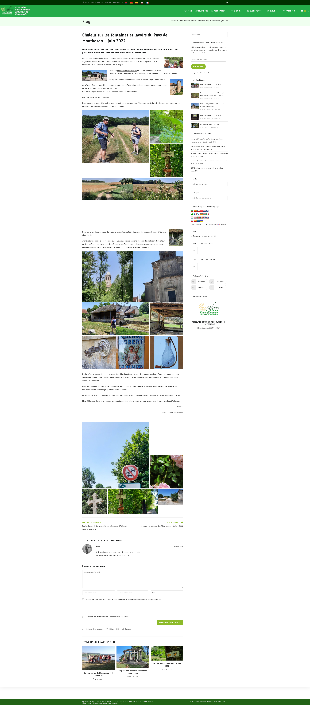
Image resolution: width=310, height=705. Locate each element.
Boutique (108, 2)
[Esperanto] (192, 214)
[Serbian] (204, 217)
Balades (128, 629)
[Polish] (142, 2)
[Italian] (207, 214)
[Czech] (198, 211)
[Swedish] (198, 221)
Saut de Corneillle (99, 85)
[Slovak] (207, 217)
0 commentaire (214, 87)
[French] (147, 2)
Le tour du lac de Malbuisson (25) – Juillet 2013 (98, 674)
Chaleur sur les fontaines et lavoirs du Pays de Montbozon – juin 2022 (204, 21)
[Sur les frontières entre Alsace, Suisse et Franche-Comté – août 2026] (195, 95)
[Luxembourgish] (192, 217)
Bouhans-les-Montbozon (127, 70)
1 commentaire (214, 98)
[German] (131, 2)
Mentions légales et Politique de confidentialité (205, 701)
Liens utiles (99, 2)
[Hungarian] (204, 214)
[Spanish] (137, 2)
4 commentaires (216, 109)
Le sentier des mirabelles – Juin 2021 (167, 664)
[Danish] (201, 211)
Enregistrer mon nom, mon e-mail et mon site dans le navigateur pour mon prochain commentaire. (124, 599)
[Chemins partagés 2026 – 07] (195, 117)
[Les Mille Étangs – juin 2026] (195, 125)
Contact (225, 701)
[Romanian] (201, 217)
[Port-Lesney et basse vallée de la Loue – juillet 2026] (195, 106)
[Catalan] (195, 211)
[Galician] (198, 214)
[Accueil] (169, 21)
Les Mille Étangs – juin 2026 (210, 124)
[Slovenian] (192, 221)
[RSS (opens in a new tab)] (227, 2)
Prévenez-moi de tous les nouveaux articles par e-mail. (107, 617)
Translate (223, 224)
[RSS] (194, 250)
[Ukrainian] (201, 221)
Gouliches (121, 241)
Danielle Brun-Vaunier (94, 629)
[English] (126, 2)
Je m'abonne (198, 66)
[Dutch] (204, 211)
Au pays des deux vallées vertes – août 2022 (133, 671)
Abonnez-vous (118, 2)
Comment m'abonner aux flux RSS (204, 236)
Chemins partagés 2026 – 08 (210, 84)
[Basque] (192, 211)
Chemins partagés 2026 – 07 (210, 115)
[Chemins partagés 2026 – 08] (195, 85)
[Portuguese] (198, 217)
